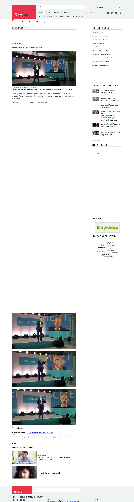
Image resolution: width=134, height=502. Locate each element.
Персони (81, 16)
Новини (49, 13)
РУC (91, 12)
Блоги (56, 13)
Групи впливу (59, 16)
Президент (17, 438)
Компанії (74, 16)
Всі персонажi (96, 140)
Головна (17, 22)
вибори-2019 (52, 438)
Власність (42, 16)
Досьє (41, 13)
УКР (87, 12)
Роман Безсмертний (30, 438)
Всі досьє (95, 69)
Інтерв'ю (67, 16)
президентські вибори (66, 438)
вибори (42, 438)
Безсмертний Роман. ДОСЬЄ (40, 432)
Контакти (65, 13)
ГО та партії (50, 16)
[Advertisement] (47, 36)
